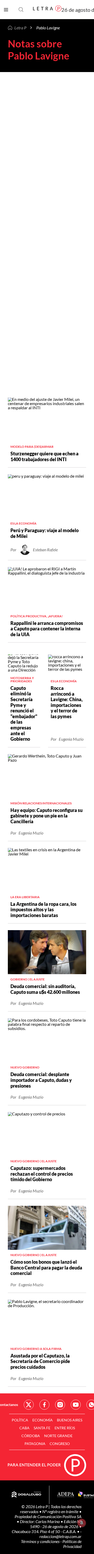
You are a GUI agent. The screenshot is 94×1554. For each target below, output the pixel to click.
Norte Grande (58, 1435)
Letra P (20, 27)
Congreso (60, 1443)
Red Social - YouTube (75, 1404)
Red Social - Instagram (60, 1404)
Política (20, 1420)
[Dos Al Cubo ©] (26, 1495)
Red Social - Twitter (28, 1404)
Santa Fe (42, 1428)
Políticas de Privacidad (71, 1544)
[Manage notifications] (82, 1523)
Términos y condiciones (40, 1541)
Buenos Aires (69, 1420)
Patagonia (35, 1443)
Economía (42, 1420)
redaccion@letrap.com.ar (60, 1536)
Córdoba (30, 1435)
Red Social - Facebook (44, 1404)
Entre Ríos (65, 1428)
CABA (24, 1428)
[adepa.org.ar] (65, 1495)
